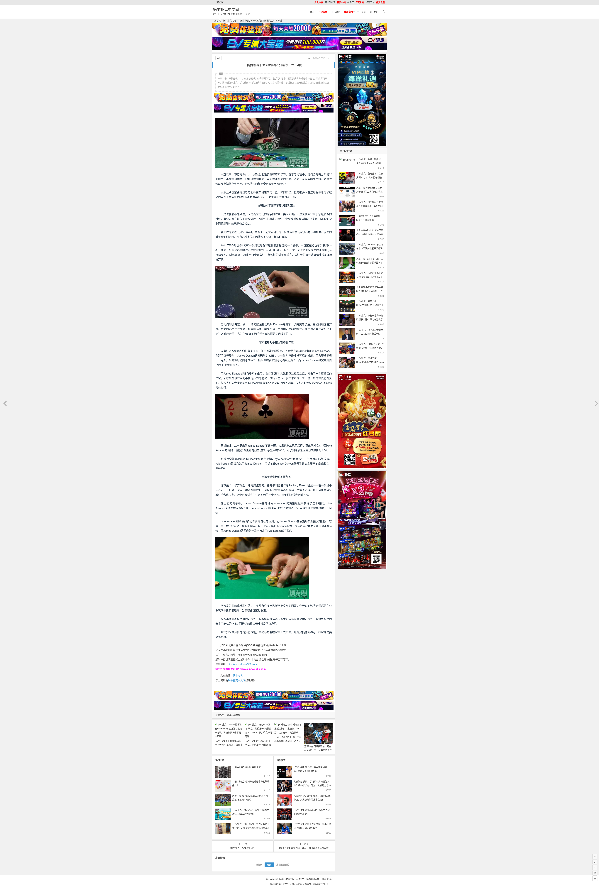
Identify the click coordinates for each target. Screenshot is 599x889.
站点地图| (310, 879)
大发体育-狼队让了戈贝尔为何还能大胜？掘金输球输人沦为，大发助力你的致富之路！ (312, 785)
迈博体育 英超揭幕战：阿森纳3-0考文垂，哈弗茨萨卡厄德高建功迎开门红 (318, 750)
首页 (312, 11)
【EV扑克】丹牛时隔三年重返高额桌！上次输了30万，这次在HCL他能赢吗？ (287, 741)
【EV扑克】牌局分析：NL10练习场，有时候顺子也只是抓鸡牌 (369, 305)
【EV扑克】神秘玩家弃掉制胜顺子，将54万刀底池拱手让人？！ (369, 319)
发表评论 (320, 58)
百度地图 (319, 879)
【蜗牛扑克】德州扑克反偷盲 (246, 767)
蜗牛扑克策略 (229, 20)
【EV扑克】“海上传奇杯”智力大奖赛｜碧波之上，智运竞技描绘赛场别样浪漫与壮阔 (250, 828)
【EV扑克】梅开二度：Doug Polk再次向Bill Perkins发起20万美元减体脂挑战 (370, 362)
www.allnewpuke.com (253, 669)
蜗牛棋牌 (374, 11)
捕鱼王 (350, 2)
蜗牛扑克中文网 (226, 9)
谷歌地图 (328, 879)
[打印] (308, 58)
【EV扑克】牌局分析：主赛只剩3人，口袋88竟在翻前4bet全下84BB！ (369, 177)
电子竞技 (361, 11)
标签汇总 (370, 2)
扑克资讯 (335, 11)
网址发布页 (330, 2)
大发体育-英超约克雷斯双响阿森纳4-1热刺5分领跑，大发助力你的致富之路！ (369, 291)
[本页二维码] (594, 878)
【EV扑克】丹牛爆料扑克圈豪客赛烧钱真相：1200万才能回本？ (369, 206)
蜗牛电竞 (238, 675)
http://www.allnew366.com (242, 664)
